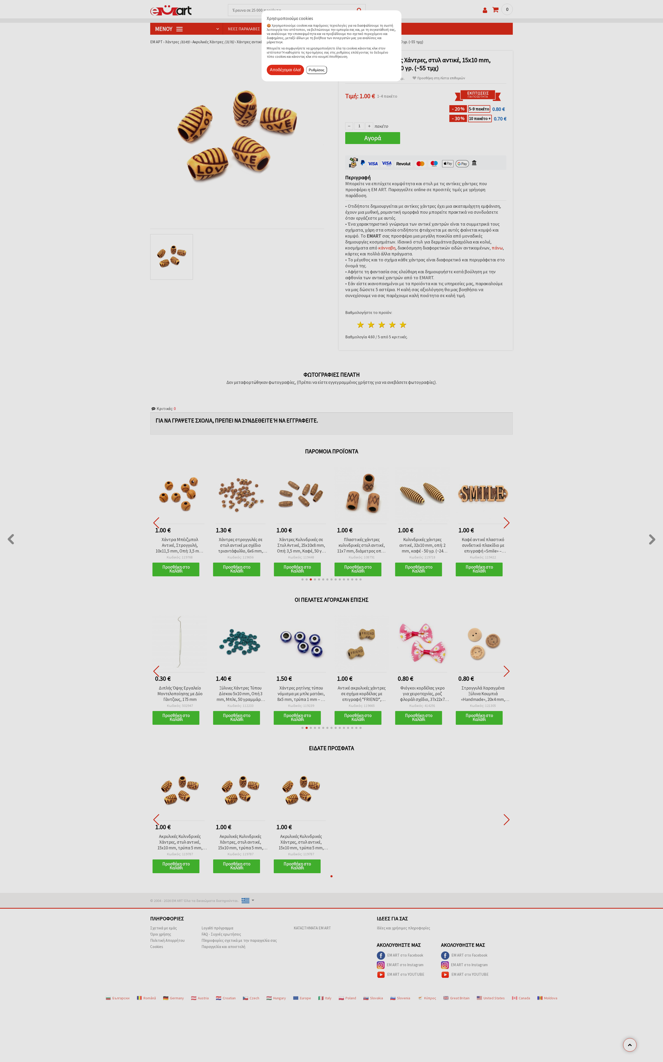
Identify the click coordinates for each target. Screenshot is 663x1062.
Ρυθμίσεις (317, 70)
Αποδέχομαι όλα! (285, 70)
